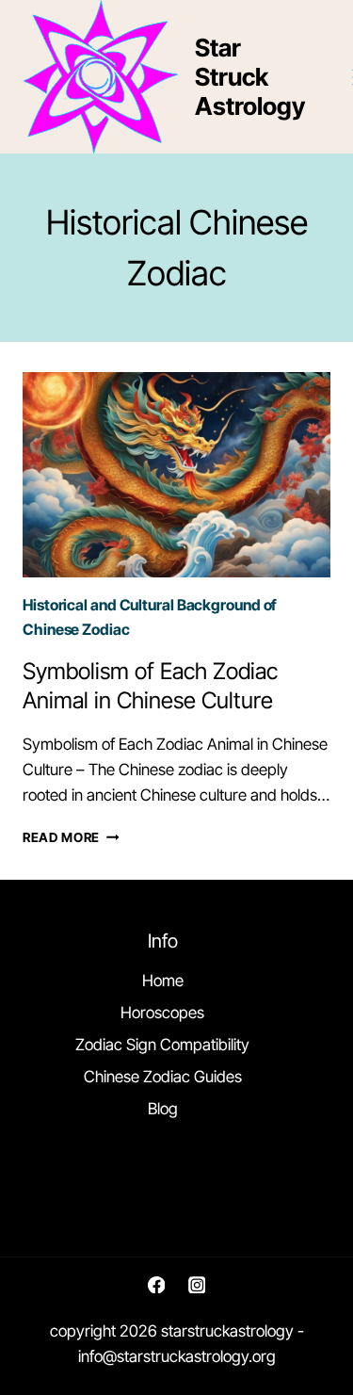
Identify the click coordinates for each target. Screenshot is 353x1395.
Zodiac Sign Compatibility (162, 1044)
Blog (163, 1108)
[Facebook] (155, 1284)
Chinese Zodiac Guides (163, 1076)
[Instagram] (196, 1284)
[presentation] (176, 474)
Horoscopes (162, 1012)
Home (163, 980)
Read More (71, 837)
